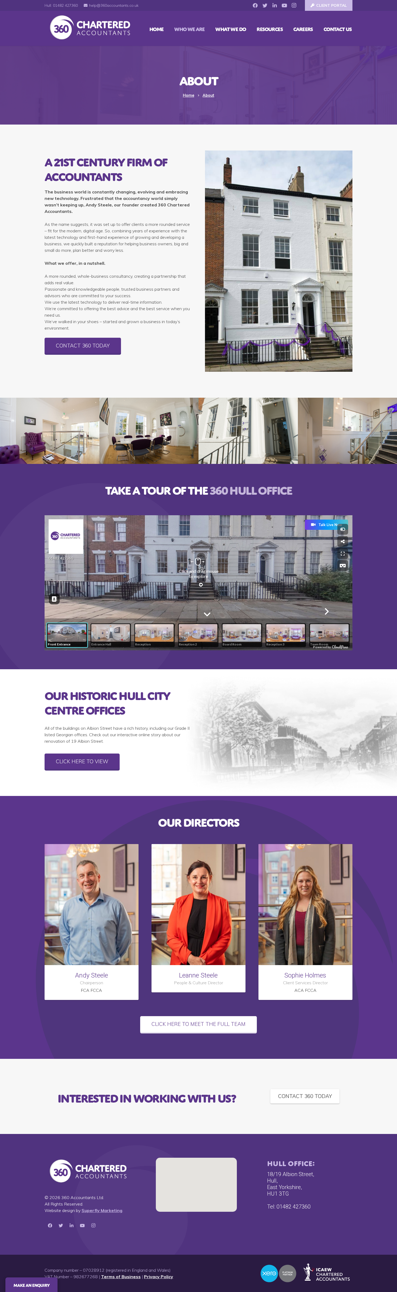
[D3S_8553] (49, 431)
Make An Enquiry (31, 1284)
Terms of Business (121, 1276)
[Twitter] (265, 5)
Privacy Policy (158, 1276)
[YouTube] (284, 5)
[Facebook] (255, 5)
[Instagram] (294, 5)
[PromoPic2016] (248, 431)
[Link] (89, 28)
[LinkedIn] (275, 5)
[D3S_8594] (149, 431)
